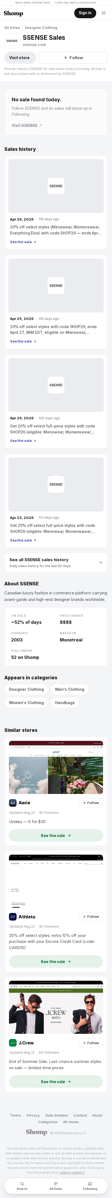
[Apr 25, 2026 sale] (56, 302)
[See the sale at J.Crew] (56, 1034)
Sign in (85, 13)
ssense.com (34, 44)
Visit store (19, 57)
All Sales (12, 28)
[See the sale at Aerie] (56, 791)
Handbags (65, 702)
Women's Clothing (26, 702)
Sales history (20, 149)
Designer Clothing (41, 28)
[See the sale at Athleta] (56, 911)
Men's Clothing (69, 689)
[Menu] (103, 13)
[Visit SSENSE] (12, 40)
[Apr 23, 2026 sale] (56, 501)
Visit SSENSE (25, 125)
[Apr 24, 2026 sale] (56, 401)
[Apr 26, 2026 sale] (56, 202)
